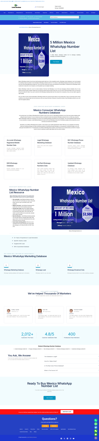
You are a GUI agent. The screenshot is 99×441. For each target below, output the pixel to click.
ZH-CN (5, 1)
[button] (71, 356)
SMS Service (51, 12)
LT (30, 1)
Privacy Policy (33, 429)
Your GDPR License (63, 22)
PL (33, 1)
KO (24, 1)
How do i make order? (50, 361)
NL (11, 1)
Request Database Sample (37, 22)
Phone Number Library (29, 12)
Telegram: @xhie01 (58, 6)
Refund (38, 429)
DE (16, 1)
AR (1, 1)
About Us (21, 429)
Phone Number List (11, 12)
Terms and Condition (45, 429)
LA (27, 1)
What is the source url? (51, 370)
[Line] (95, 434)
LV (29, 1)
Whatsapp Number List (19, 12)
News (31, 431)
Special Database (37, 12)
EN (12, 1)
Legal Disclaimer (63, 429)
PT (35, 1)
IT (20, 1)
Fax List (87, 12)
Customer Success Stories (24, 431)
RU (38, 1)
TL (13, 1)
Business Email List (64, 12)
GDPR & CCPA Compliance (54, 429)
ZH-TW (8, 1)
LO (26, 1)
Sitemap (35, 431)
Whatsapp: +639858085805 (59, 8)
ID (19, 1)
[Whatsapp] (95, 423)
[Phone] (95, 420)
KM (23, 1)
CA (2, 1)
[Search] (79, 17)
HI (18, 1)
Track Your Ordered (54, 22)
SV (41, 1)
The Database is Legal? (50, 356)
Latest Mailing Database (23, 27)
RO (36, 1)
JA (21, 1)
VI (43, 1)
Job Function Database (80, 12)
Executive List (72, 12)
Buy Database (93, 12)
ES (39, 1)
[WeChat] (95, 430)
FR (15, 1)
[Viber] (95, 438)
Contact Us (26, 429)
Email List (57, 12)
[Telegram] (95, 427)
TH (42, 1)
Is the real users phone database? (54, 366)
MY (32, 1)
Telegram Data (45, 12)
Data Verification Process (72, 429)
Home (4, 12)
